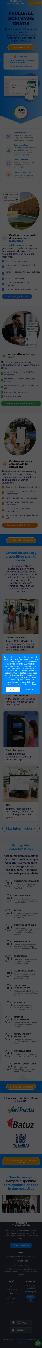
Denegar (29, 690)
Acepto (12, 690)
